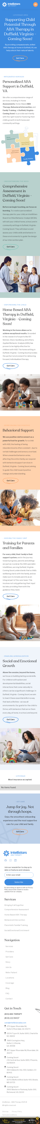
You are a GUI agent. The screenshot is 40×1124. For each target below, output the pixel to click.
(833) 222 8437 (11, 1018)
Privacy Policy (17, 1111)
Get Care (20, 58)
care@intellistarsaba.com (15, 1023)
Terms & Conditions (9, 1115)
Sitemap (5, 1111)
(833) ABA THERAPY (13, 1014)
